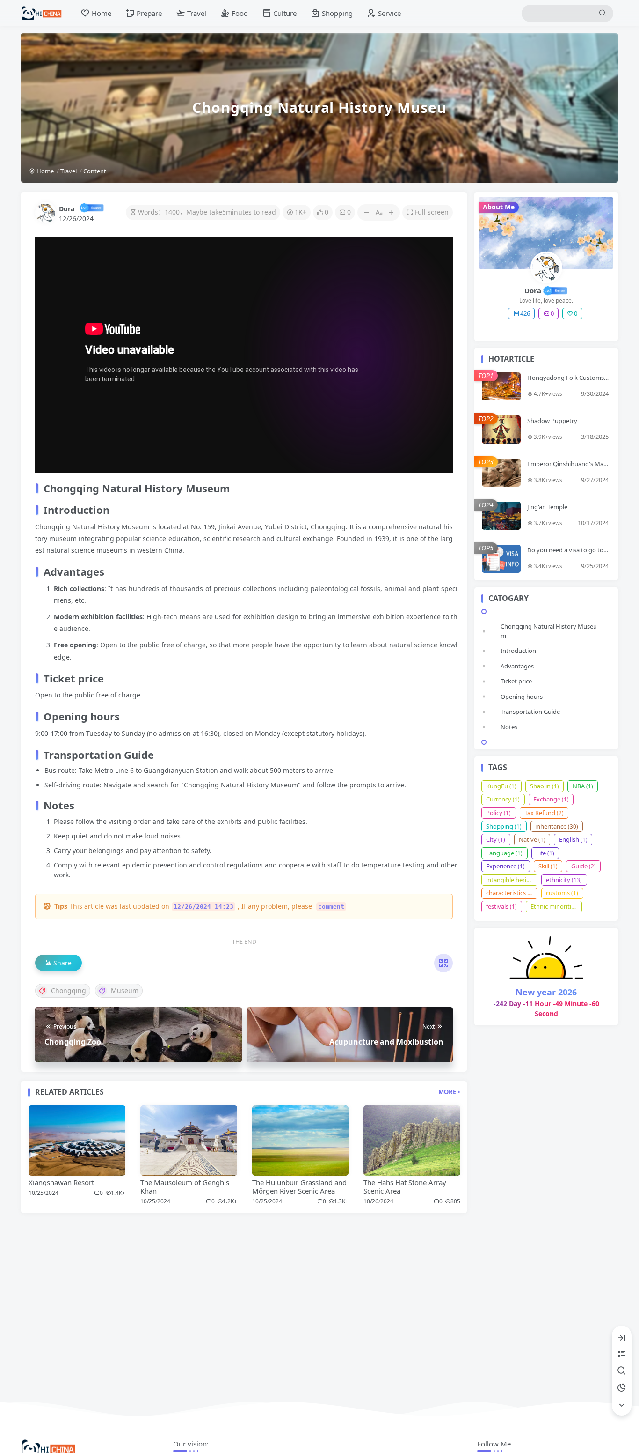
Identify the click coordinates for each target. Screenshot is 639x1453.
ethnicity (564, 879)
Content (94, 171)
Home (44, 171)
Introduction (518, 650)
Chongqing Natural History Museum (549, 631)
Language (504, 853)
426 (525, 313)
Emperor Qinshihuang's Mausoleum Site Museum (567, 467)
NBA (583, 786)
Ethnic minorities (556, 906)
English (573, 839)
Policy (498, 812)
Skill (548, 866)
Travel (68, 171)
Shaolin (544, 786)
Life (545, 853)
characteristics (510, 893)
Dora (66, 208)
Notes (509, 727)
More (447, 1092)
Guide (583, 866)
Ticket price (516, 681)
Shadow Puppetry (552, 420)
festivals (501, 906)
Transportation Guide (530, 711)
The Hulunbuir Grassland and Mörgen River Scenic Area (299, 1186)
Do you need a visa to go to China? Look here (568, 554)
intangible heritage (511, 879)
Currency (503, 799)
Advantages (517, 666)
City (495, 839)
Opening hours (522, 696)
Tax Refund (544, 812)
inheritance (556, 826)
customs (562, 893)
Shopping (504, 826)
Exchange (551, 799)
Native (532, 839)
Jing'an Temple (547, 507)
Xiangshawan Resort (61, 1182)
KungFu (501, 786)
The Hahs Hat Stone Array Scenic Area (404, 1186)
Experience (505, 866)
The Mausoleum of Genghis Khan (184, 1186)
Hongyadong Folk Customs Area (565, 381)
